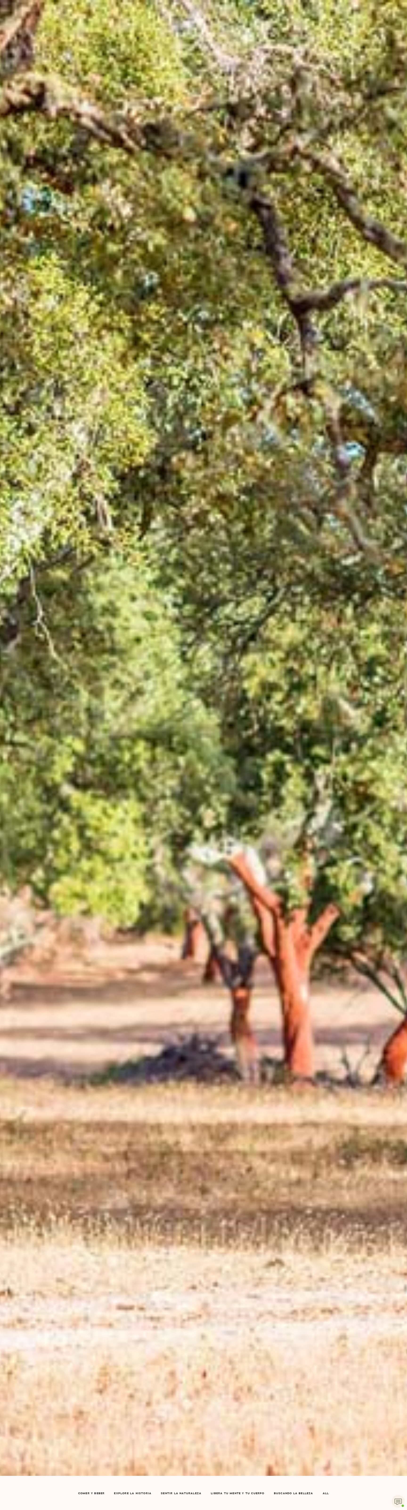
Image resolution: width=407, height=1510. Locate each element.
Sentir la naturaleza (181, 1493)
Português (276, 85)
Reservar (311, 24)
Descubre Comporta (203, 24)
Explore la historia (132, 1493)
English (273, 34)
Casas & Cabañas (127, 24)
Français (274, 44)
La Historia (92, 24)
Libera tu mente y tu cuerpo (237, 1493)
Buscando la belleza (293, 1493)
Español (277, 24)
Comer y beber (91, 1493)
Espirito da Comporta (203, 12)
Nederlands (277, 65)
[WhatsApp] (398, 1501)
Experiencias (163, 54)
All (326, 1493)
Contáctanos (244, 24)
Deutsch (273, 75)
